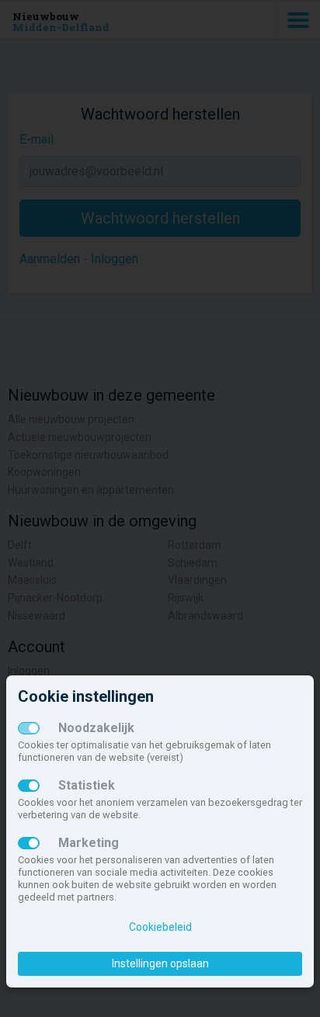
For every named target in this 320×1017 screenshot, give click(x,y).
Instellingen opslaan (160, 963)
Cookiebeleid (160, 927)
